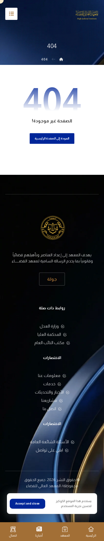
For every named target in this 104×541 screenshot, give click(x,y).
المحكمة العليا (49, 334)
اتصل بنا (49, 408)
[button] (11, 14)
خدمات (49, 383)
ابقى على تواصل (49, 450)
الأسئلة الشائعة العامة (49, 441)
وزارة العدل (49, 326)
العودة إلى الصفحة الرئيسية (52, 138)
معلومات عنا (49, 375)
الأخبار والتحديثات (49, 392)
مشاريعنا (49, 400)
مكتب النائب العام (49, 342)
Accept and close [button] (27, 503)
